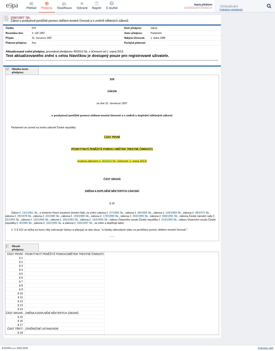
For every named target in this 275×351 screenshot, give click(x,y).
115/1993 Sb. (41, 219)
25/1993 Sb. (12, 219)
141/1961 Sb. (30, 212)
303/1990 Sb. (141, 215)
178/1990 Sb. (111, 215)
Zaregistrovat (191, 7)
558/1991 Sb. (170, 215)
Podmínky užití (265, 348)
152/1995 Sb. (54, 222)
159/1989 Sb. (81, 215)
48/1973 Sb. (202, 212)
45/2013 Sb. (109, 160)
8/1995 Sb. (25, 222)
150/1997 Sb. (85, 222)
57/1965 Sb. (116, 212)
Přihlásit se (206, 7)
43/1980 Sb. (52, 215)
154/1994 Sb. (100, 219)
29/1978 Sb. (24, 215)
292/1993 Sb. (71, 219)
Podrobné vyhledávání (231, 9)
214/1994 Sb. (169, 219)
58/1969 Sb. (145, 212)
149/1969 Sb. (173, 212)
